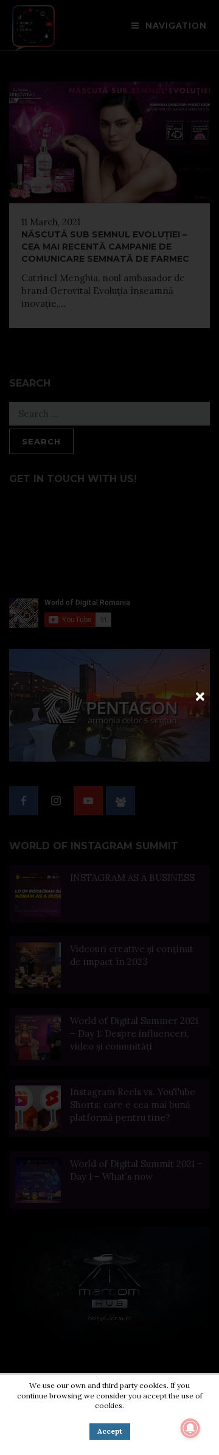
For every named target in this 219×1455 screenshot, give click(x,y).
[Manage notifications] (190, 1428)
